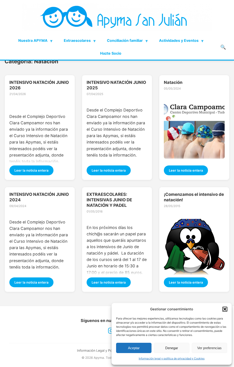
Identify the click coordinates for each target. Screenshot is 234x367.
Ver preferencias (209, 348)
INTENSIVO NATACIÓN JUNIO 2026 (39, 85)
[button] (225, 309)
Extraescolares (77, 40)
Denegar (171, 348)
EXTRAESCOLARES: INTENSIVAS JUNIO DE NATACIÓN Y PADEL (109, 200)
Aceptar (134, 348)
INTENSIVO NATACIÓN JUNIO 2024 (39, 197)
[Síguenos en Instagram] (111, 330)
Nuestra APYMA (33, 40)
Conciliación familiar (125, 40)
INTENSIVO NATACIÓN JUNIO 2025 (116, 85)
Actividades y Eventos (179, 40)
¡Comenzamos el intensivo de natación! (194, 197)
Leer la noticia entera (31, 170)
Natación (173, 82)
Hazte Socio (110, 53)
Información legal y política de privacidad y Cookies (172, 358)
